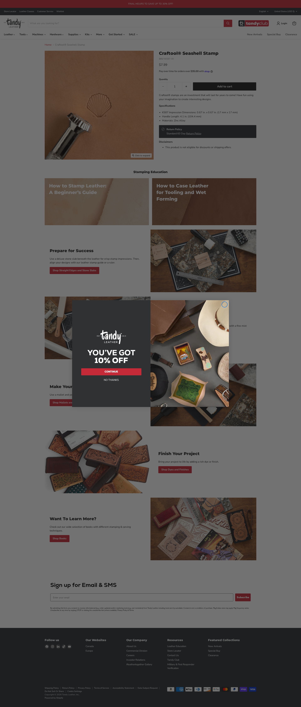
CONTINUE (111, 371)
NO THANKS (111, 379)
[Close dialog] (225, 304)
